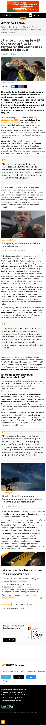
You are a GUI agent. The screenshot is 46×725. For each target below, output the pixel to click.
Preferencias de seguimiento (11, 701)
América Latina (9, 240)
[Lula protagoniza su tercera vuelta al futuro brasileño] (23, 224)
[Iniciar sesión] (34, 15)
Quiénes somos (6, 689)
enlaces (22, 581)
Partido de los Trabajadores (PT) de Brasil (14, 608)
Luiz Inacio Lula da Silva (20, 604)
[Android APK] (7, 706)
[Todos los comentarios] (3, 722)
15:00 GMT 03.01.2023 (8, 54)
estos (15, 581)
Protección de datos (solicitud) (11, 698)
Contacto (19, 692)
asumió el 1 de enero (10, 122)
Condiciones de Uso (19, 689)
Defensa (41, 671)
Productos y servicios (8, 692)
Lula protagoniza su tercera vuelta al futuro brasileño (21, 244)
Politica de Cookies (23, 695)
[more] (42, 181)
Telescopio (7, 492)
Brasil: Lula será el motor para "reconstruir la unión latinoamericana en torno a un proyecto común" (22, 499)
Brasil (30, 604)
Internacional (20, 671)
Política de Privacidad (8, 695)
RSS (24, 698)
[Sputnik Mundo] (6, 16)
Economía (32, 671)
